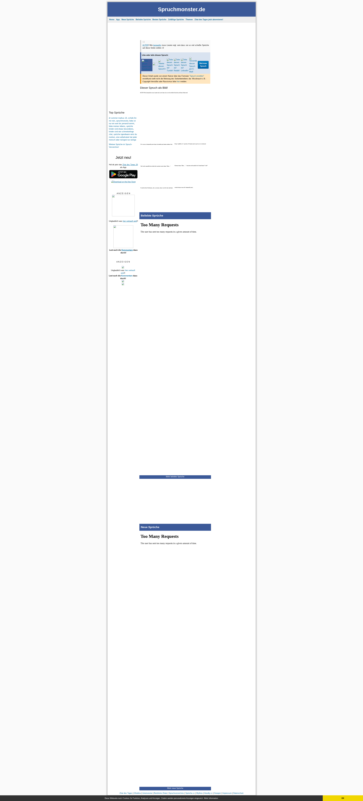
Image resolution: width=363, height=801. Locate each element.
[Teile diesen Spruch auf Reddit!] (177, 71)
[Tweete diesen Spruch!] (162, 69)
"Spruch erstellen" (196, 76)
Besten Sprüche (159, 19)
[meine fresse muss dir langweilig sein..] (192, 191)
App (118, 19)
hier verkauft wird (130, 221)
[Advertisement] (123, 66)
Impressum (227, 793)
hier (178, 81)
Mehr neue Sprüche (175, 788)
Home (111, 19)
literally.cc (208, 793)
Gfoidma (137, 793)
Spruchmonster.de (181, 9)
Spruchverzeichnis (176, 793)
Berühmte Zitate (160, 793)
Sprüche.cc (190, 793)
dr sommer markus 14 (118, 118)
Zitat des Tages (126, 793)
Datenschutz (238, 793)
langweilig (157, 45)
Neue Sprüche (128, 19)
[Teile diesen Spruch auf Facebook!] (147, 69)
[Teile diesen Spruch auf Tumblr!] (170, 71)
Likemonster (147, 793)
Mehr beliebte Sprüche (175, 477)
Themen (189, 19)
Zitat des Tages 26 (130, 165)
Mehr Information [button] (211, 798)
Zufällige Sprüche (176, 19)
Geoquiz (217, 793)
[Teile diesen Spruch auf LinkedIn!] (184, 71)
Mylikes (199, 793)
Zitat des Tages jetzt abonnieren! (209, 19)
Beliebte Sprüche (143, 19)
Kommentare (127, 250)
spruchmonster (122, 121)
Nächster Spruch (203, 64)
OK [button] (342, 798)
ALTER (145, 45)
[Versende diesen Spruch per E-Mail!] (193, 72)
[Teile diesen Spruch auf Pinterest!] (155, 65)
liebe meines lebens (117, 126)
